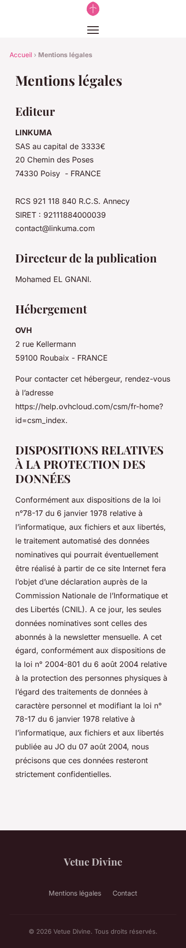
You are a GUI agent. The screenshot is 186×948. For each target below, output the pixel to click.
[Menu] (93, 30)
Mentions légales (75, 893)
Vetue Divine (93, 861)
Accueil (21, 55)
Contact (125, 893)
